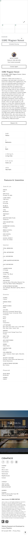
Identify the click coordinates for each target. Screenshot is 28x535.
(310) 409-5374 (17, 60)
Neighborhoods (6, 475)
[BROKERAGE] (16, 462)
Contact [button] (14, 440)
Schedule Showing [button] (14, 44)
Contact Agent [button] (14, 66)
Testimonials (5, 473)
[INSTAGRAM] (7, 462)
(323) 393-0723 (6, 485)
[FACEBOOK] (3, 462)
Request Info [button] (14, 123)
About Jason (5, 469)
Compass (4, 504)
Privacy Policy (16, 530)
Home (3, 467)
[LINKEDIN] (12, 462)
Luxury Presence (7, 528)
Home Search (5, 471)
